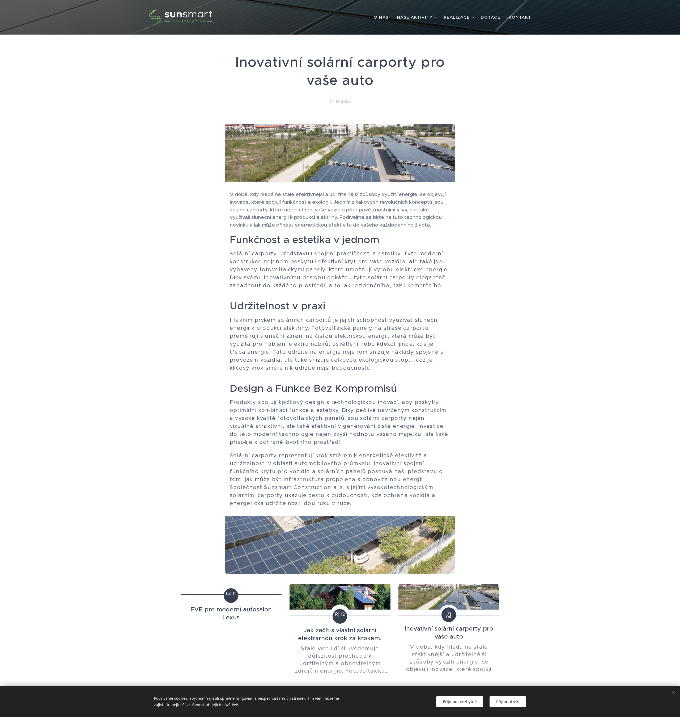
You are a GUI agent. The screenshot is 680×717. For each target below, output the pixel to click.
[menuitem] (382, 17)
